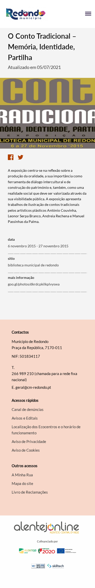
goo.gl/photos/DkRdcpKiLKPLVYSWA (34, 284)
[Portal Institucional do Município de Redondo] (26, 14)
